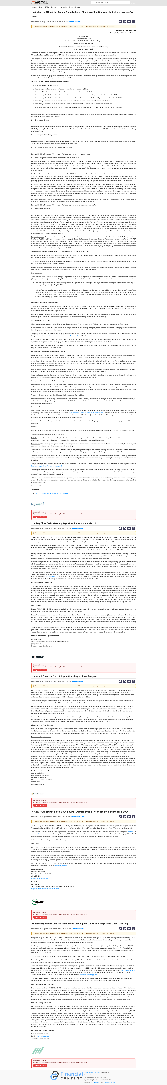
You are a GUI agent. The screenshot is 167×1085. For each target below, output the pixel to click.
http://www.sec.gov (128, 970)
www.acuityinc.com (61, 866)
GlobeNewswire (74, 22)
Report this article (40, 517)
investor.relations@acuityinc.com (42, 878)
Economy (54, 7)
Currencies (63, 7)
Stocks (34, 7)
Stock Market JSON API (92, 1072)
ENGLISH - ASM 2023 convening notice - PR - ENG (51, 493)
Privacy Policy (95, 1082)
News (41, 7)
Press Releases (74, 7)
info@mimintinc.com (42, 1036)
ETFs (47, 7)
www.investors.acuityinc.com (40, 834)
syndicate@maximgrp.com (88, 975)
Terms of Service (109, 1082)
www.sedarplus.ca (51, 576)
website (130, 832)
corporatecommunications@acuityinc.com (45, 888)
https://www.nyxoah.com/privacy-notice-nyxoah (46, 466)
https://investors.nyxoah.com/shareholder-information (62, 336)
